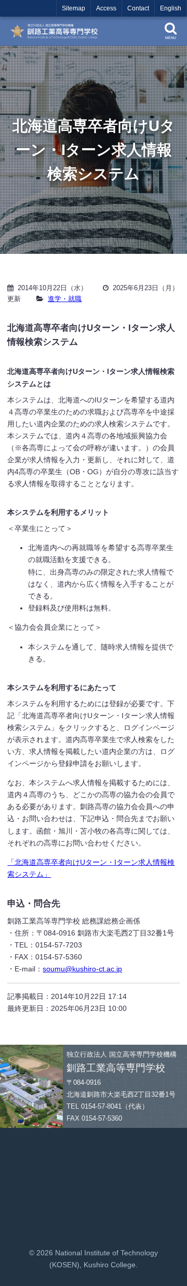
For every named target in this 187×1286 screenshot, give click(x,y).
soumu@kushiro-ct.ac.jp (82, 969)
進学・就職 (65, 299)
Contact (138, 8)
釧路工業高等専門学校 (57, 31)
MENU (170, 37)
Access (106, 8)
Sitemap (73, 8)
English (170, 8)
